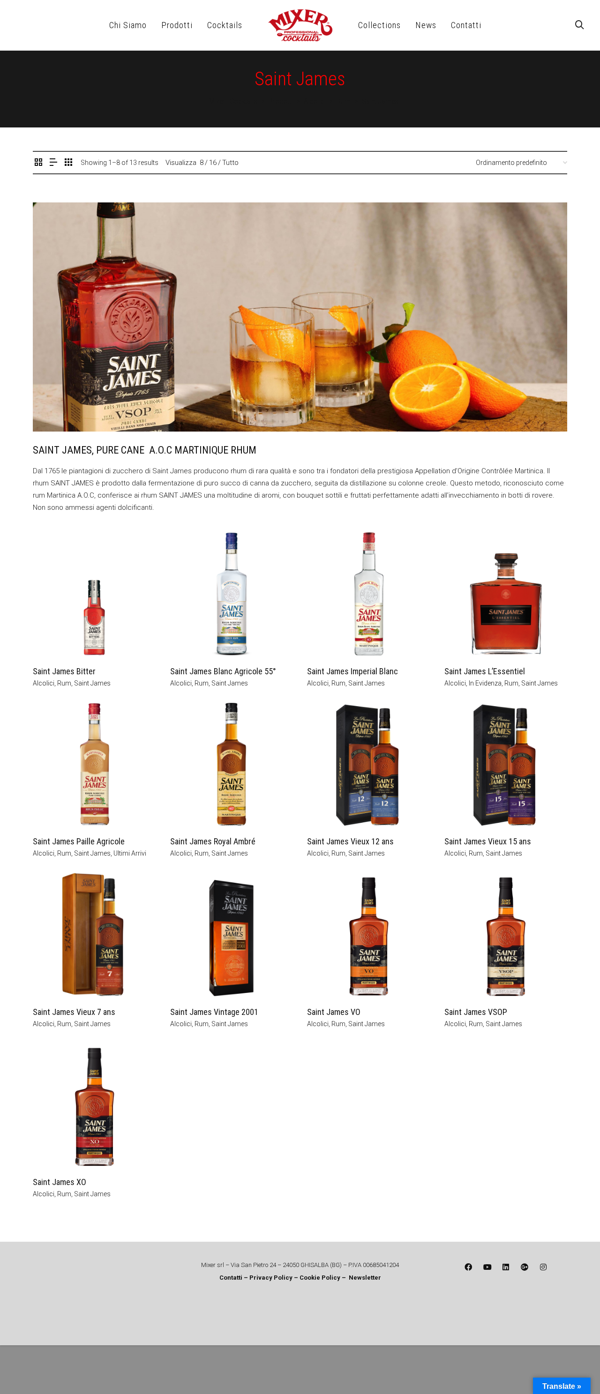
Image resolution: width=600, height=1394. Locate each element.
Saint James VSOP (475, 1012)
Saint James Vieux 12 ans (350, 841)
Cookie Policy (320, 1277)
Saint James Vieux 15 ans (487, 841)
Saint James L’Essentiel (484, 671)
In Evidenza (485, 683)
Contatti (230, 1277)
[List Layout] (53, 163)
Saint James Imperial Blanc (352, 671)
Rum (64, 683)
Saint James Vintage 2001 (214, 1012)
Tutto (230, 162)
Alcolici (43, 683)
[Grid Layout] (68, 163)
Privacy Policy (271, 1277)
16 (213, 162)
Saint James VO (333, 1012)
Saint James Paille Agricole (79, 841)
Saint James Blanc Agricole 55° (223, 671)
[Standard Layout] (38, 163)
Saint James (92, 683)
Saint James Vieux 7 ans (74, 1012)
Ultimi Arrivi (129, 853)
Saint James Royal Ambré (212, 841)
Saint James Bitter (64, 671)
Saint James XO (59, 1182)
